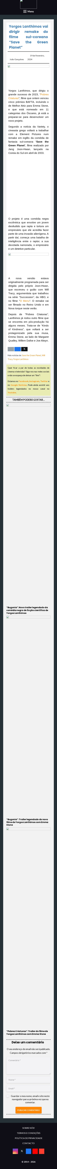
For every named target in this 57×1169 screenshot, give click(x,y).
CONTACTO (28, 1143)
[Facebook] (28, 1151)
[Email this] (11, 349)
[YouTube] (35, 1151)
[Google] (41, 1151)
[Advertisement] (28, 186)
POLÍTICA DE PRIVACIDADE (28, 1138)
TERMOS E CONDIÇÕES (28, 1133)
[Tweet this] (24, 349)
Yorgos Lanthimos (20, 359)
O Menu (25, 300)
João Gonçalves (17, 59)
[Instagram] (15, 1151)
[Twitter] (22, 1151)
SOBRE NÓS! (28, 1128)
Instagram (34, 381)
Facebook (23, 381)
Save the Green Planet (31, 355)
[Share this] (17, 349)
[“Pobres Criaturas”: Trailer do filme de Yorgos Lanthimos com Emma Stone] (28, 932)
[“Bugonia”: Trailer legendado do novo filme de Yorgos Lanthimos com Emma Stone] (28, 721)
